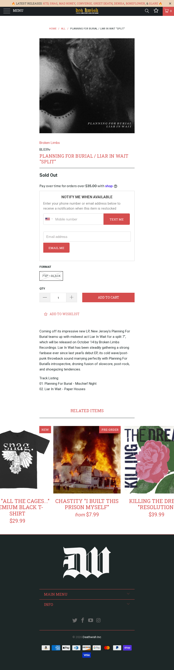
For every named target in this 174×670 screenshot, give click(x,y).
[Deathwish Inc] (87, 11)
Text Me (117, 219)
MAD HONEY (67, 3)
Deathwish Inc (92, 637)
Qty (42, 288)
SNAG (54, 3)
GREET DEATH (103, 3)
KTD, (46, 3)
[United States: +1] (49, 219)
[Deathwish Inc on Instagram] (98, 621)
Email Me (56, 248)
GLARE (153, 3)
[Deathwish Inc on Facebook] (83, 621)
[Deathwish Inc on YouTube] (90, 621)
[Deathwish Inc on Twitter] (75, 621)
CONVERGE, (85, 3)
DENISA (119, 3)
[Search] (146, 11)
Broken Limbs (49, 143)
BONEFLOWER (135, 3)
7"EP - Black (51, 276)
